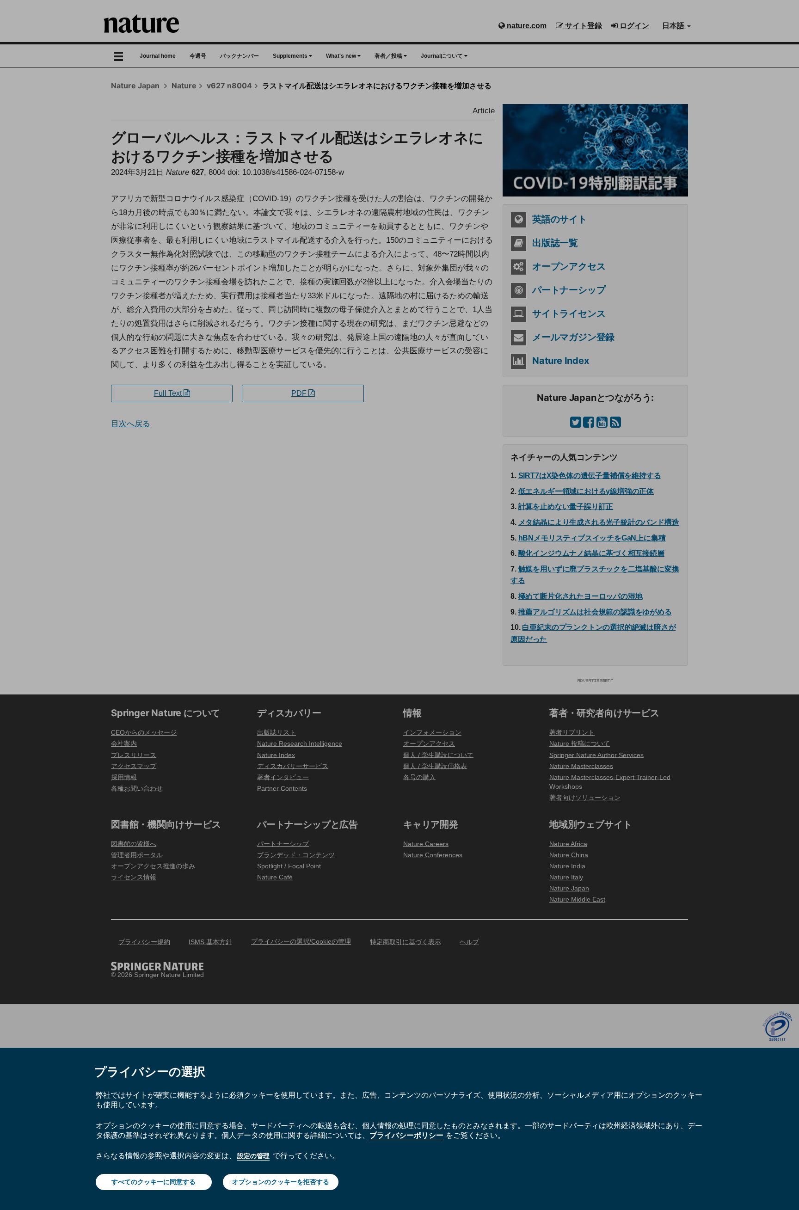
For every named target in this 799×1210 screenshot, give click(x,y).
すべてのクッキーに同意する (153, 1181)
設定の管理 (253, 1156)
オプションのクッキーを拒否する (280, 1181)
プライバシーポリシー (406, 1135)
